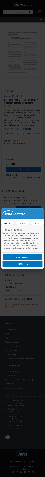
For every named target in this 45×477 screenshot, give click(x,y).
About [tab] (37, 223)
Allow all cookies (22, 257)
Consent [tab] (7, 223)
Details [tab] (22, 223)
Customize (21, 264)
